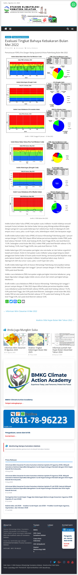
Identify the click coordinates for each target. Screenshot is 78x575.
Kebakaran (35, 48)
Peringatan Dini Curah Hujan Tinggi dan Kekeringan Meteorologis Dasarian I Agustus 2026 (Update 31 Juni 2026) (38, 498)
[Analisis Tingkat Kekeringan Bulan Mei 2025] (39, 339)
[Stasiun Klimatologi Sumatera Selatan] (5, 29)
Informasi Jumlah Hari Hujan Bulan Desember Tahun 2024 (62, 349)
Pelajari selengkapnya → (14, 403)
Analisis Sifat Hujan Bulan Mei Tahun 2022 (55, 320)
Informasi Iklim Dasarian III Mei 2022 (20, 311)
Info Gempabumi (39, 544)
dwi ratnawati (20, 48)
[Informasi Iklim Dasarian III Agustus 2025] (15, 339)
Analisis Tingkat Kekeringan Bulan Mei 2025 (37, 349)
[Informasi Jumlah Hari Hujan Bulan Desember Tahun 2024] (63, 339)
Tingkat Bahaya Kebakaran (20, 37)
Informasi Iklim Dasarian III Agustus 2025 (14, 348)
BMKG (35, 530)
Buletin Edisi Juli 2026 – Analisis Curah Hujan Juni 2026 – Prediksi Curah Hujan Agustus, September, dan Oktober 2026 (37, 507)
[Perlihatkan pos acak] (72, 29)
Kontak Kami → (10, 436)
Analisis (8, 37)
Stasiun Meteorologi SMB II (39, 549)
